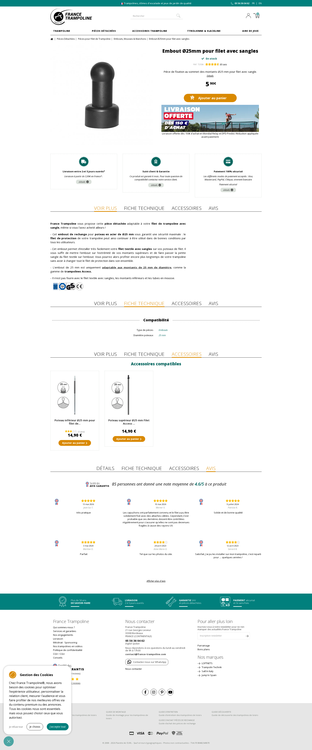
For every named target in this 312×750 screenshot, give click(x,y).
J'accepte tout (58, 726)
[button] (9, 741)
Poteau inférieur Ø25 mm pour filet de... (75, 421)
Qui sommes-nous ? (64, 627)
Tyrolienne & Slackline (204, 30)
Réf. (195, 64)
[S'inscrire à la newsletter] (247, 636)
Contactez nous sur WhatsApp (149, 662)
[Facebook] (145, 692)
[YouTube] (170, 692)
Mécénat (58, 642)
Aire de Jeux (250, 30)
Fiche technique (144, 208)
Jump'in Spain (208, 675)
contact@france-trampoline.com (145, 654)
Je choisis (34, 726)
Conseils (57, 657)
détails (82, 181)
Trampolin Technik (211, 667)
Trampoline (61, 30)
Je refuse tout (16, 726)
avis (223, 64)
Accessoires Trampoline (149, 30)
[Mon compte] (249, 16)
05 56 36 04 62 (242, 3)
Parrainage (204, 645)
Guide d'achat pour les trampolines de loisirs (74, 715)
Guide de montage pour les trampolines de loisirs (127, 717)
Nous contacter (133, 669)
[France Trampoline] (74, 17)
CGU (62, 653)
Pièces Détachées (104, 30)
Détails (210, 75)
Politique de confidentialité (67, 650)
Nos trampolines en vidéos (68, 646)
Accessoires (187, 208)
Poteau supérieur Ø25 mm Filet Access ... (129, 421)
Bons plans (204, 649)
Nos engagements (63, 635)
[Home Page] (52, 38)
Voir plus (105, 208)
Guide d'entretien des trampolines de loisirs (180, 715)
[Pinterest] (162, 692)
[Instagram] (153, 692)
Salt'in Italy (207, 671)
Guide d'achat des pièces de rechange (177, 723)
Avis (213, 208)
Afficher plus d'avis (156, 581)
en (260, 3)
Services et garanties (64, 631)
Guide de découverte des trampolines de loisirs (235, 715)
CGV (55, 653)
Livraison (58, 638)
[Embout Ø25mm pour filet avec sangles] (101, 94)
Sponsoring (70, 642)
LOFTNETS (207, 663)
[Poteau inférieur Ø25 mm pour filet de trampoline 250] (74, 395)
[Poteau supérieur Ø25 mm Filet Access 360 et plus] (128, 395)
